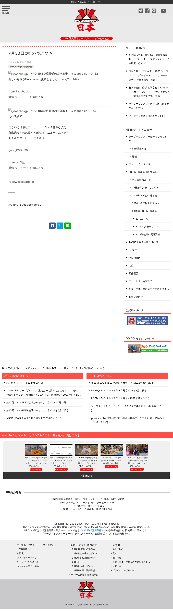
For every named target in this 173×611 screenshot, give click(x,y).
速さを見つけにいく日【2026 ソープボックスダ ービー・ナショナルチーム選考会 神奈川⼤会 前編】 (149, 75)
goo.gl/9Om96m (19, 150)
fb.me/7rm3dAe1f (70, 79)
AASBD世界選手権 (92, 530)
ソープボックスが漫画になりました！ (149, 115)
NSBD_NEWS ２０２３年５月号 (33, 418)
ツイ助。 (21, 162)
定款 (131, 265)
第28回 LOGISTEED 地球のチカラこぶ (121, 382)
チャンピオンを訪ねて (140, 281)
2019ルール (141, 218)
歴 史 (135, 156)
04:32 (94, 73)
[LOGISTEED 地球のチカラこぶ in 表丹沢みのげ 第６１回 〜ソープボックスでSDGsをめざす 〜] (137, 450)
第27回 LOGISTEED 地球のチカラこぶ (36, 402)
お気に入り (37, 97)
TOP (31, 368)
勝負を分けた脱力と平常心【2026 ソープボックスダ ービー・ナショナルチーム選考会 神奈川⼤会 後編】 (149, 91)
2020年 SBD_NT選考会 (144, 195)
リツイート (22, 97)
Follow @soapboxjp (21, 181)
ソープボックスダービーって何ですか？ (148, 138)
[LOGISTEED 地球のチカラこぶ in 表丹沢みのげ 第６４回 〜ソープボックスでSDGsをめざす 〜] (36, 450)
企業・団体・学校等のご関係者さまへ (149, 288)
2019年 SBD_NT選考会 (144, 211)
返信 (11, 97)
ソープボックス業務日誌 (21, 66)
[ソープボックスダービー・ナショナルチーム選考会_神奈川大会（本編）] (112, 450)
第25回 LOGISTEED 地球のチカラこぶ (36, 410)
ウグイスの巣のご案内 (28, 566)
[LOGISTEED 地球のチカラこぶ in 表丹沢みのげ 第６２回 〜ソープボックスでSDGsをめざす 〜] (86, 450)
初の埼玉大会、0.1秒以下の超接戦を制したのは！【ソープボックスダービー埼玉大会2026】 (149, 59)
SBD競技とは (139, 148)
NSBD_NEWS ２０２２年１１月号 (119, 398)
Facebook (22, 91)
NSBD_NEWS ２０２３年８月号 (118, 390)
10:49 (94, 111)
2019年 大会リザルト (146, 226)
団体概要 (133, 273)
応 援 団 (133, 249)
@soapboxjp (59, 73)
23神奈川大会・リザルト (145, 187)
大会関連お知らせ (141, 179)
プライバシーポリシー (123, 570)
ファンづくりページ (139, 164)
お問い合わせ (136, 296)
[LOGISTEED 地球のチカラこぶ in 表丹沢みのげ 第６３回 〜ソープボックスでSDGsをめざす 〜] (61, 450)
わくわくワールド (25, 382)
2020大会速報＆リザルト (145, 203)
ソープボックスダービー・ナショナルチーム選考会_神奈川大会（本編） (112, 460)
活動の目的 (135, 257)
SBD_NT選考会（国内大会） (144, 172)
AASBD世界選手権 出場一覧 (143, 242)
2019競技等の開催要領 (147, 234)
